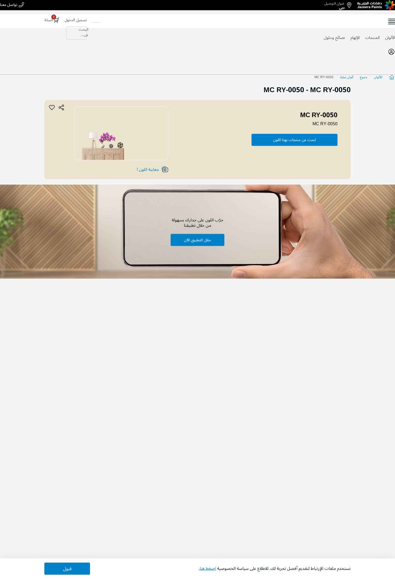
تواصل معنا (8, 5)
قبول (67, 568)
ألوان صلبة (346, 77)
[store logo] (376, 5)
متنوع (363, 77)
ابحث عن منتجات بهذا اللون (294, 140)
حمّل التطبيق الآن (197, 240)
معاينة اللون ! (148, 169)
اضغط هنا (208, 568)
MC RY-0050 (325, 123)
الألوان (390, 37)
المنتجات (372, 37)
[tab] (197, 51)
